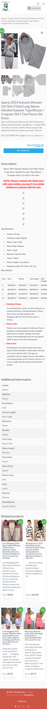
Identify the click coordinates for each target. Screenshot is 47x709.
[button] (42, 33)
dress (41, 135)
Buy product (23, 151)
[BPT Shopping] (5, 6)
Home (3, 18)
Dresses (10, 18)
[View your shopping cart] (38, 4)
